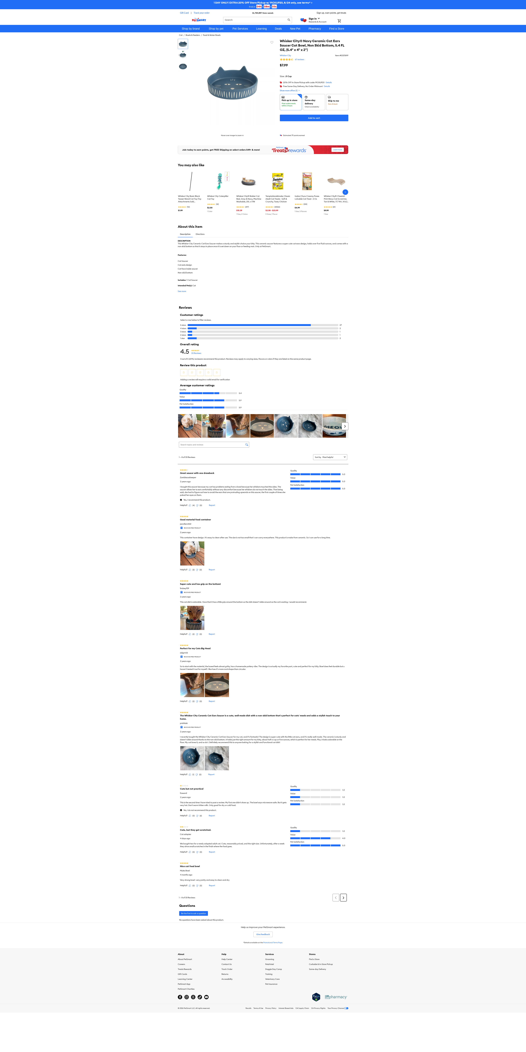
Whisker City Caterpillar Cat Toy (217, 197)
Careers (181, 964)
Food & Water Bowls (211, 35)
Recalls (248, 1008)
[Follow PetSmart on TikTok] (200, 997)
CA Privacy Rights (318, 1008)
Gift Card (184, 13)
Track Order (227, 969)
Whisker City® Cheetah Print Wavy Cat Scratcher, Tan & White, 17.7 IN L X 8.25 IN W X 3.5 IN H (336, 199)
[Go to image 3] (183, 66)
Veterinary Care (272, 979)
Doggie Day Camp (273, 969)
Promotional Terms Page (272, 942)
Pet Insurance (271, 984)
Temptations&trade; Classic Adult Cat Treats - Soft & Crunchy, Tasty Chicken (278, 199)
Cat (180, 35)
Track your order (201, 13)
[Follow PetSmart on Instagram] (186, 997)
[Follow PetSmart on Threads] (193, 997)
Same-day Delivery (317, 969)
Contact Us (227, 964)
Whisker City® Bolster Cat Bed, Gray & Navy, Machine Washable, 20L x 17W (248, 199)
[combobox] (257, 19)
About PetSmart (185, 959)
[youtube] (206, 997)
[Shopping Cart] (343, 21)
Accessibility (227, 979)
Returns (225, 974)
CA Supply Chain (302, 1008)
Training (268, 974)
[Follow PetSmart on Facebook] (180, 997)
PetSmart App (184, 984)
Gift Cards (182, 974)
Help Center (227, 959)
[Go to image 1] (183, 44)
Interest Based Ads (286, 1008)
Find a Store (314, 959)
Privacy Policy (270, 1008)
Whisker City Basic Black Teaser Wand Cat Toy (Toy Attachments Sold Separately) (189, 199)
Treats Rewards (185, 969)
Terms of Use (258, 1008)
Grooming (269, 959)
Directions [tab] (200, 234)
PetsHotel (269, 964)
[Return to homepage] (199, 19)
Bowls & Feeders (193, 35)
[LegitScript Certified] (316, 997)
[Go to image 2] (183, 55)
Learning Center (185, 979)
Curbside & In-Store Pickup (321, 964)
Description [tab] (185, 234)
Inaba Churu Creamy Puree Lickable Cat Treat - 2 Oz (307, 197)
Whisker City (285, 55)
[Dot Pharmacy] (336, 997)
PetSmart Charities (186, 989)
